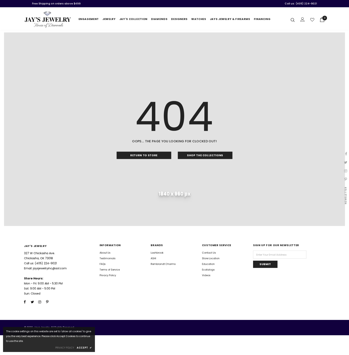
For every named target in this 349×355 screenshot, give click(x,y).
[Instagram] (39, 301)
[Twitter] (32, 301)
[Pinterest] (47, 301)
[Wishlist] (312, 20)
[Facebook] (24, 301)
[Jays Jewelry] (47, 19)
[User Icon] (302, 19)
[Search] (293, 20)
